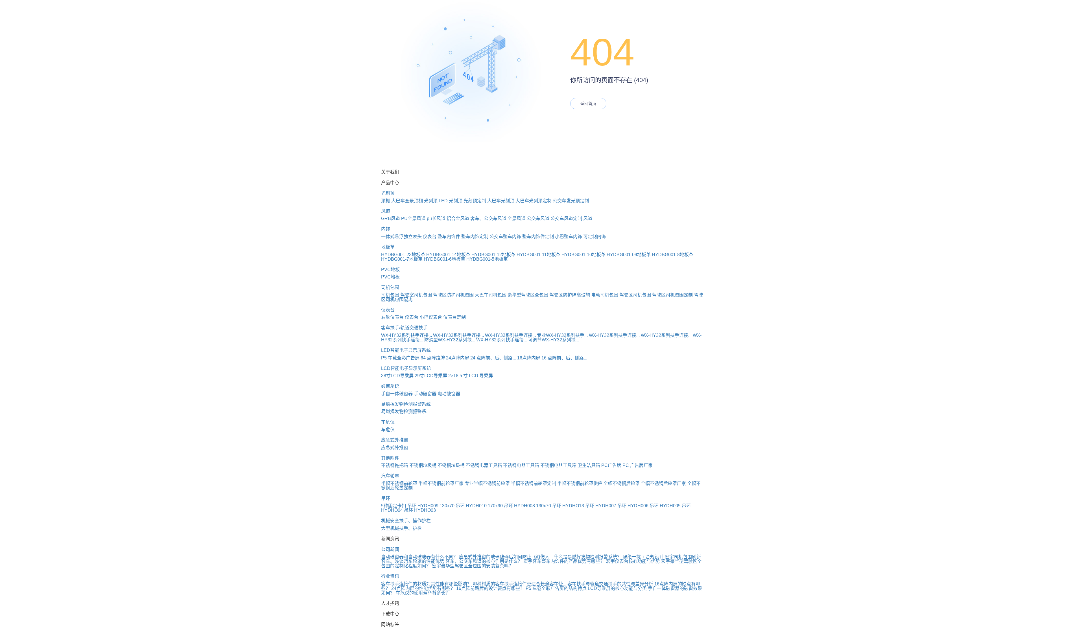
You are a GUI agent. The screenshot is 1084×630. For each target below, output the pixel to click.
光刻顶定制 (475, 200)
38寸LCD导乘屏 (397, 375)
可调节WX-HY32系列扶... (553, 339)
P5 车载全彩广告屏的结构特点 (556, 588)
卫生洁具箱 (589, 465)
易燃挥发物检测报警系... (405, 411)
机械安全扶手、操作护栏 (406, 520)
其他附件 (390, 458)
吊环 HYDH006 (632, 505)
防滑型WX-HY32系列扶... (449, 339)
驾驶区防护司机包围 (453, 295)
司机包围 (390, 287)
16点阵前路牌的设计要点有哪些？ (490, 588)
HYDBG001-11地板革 (538, 254)
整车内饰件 (449, 236)
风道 (385, 211)
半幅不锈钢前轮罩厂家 (441, 483)
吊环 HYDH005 (665, 505)
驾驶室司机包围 (416, 295)
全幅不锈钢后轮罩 (622, 483)
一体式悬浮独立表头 (401, 236)
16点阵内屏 (528, 357)
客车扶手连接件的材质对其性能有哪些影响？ (426, 583)
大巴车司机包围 (490, 295)
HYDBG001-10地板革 (583, 254)
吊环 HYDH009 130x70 (430, 505)
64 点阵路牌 (433, 357)
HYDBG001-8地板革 (672, 254)
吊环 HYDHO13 (568, 505)
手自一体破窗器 (397, 393)
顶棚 (385, 200)
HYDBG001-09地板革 (629, 254)
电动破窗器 (449, 393)
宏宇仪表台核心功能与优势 (633, 561)
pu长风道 (436, 218)
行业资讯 (390, 576)
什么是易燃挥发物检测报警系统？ (588, 556)
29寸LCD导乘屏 (431, 375)
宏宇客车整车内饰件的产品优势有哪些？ (564, 561)
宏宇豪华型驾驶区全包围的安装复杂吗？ (472, 565)
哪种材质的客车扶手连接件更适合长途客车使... (519, 583)
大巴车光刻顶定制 (533, 200)
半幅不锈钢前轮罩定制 (533, 483)
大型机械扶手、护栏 (401, 528)
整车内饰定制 (474, 236)
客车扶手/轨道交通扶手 (404, 327)
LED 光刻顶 (450, 200)
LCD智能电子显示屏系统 (406, 368)
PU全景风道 (413, 218)
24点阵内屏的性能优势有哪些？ (423, 588)
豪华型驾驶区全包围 (528, 295)
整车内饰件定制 (538, 236)
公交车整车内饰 (505, 236)
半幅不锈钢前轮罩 (399, 483)
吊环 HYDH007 (600, 505)
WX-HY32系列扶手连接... (406, 335)
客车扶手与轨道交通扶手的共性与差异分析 (610, 583)
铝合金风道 (458, 218)
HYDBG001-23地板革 (403, 254)
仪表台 (429, 236)
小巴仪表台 (430, 317)
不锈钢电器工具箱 (484, 465)
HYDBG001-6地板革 (444, 259)
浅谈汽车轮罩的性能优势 (419, 561)
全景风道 (517, 218)
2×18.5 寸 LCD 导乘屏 (470, 375)
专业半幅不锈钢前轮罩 (487, 483)
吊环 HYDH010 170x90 (479, 505)
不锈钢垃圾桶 (422, 465)
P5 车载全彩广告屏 (400, 357)
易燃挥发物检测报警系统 (406, 404)
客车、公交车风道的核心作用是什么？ (483, 561)
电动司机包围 (604, 295)
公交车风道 (538, 218)
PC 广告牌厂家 (637, 465)
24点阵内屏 (457, 357)
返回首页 (588, 103)
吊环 (385, 498)
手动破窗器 (425, 393)
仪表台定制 (454, 317)
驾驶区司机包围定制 (672, 295)
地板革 (388, 247)
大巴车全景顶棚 (407, 200)
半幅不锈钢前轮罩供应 (579, 483)
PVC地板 (390, 269)
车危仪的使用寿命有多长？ (423, 593)
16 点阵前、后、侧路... (564, 357)
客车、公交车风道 (488, 218)
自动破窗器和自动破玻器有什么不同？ (419, 556)
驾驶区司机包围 (635, 295)
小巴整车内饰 (568, 236)
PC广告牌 (611, 465)
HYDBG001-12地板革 (493, 254)
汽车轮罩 (390, 475)
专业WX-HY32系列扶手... (562, 335)
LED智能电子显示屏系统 (406, 350)
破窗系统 (390, 386)
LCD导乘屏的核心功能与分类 (617, 588)
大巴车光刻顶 (500, 200)
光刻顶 (388, 193)
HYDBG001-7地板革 (402, 259)
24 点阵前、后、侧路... (493, 357)
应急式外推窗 (394, 440)
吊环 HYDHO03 (420, 510)
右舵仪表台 (392, 317)
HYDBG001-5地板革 (487, 259)
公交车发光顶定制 (571, 200)
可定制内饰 (594, 236)
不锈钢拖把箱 (394, 465)
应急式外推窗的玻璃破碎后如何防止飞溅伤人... (506, 556)
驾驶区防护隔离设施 (569, 295)
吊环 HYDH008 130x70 (527, 505)
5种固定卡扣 (393, 505)
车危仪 (388, 422)
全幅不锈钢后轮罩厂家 (663, 483)
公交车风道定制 (566, 218)
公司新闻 (390, 549)
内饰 (385, 229)
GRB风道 (390, 218)
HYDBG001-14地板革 (448, 254)
